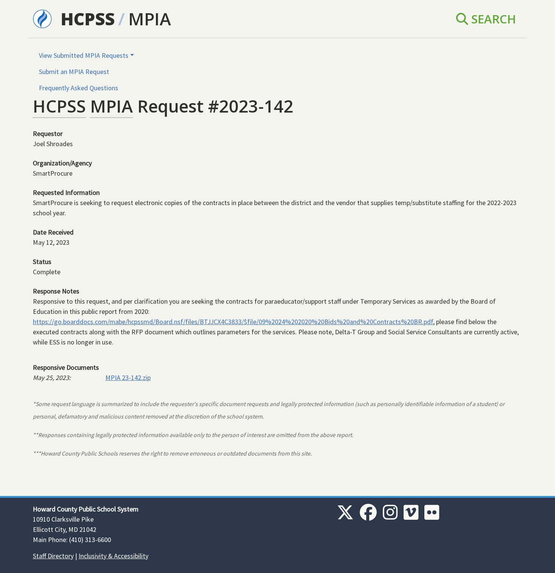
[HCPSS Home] (42, 18)
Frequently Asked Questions (78, 87)
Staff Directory (53, 555)
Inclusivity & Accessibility (113, 555)
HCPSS (88, 18)
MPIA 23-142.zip (128, 377)
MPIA (149, 18)
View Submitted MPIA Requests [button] (83, 55)
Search (492, 19)
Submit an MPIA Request (74, 71)
